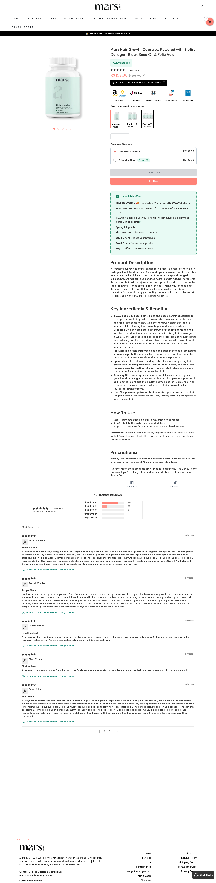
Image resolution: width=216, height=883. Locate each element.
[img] (29, 536)
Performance (143, 867)
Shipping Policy (188, 862)
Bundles (146, 858)
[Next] (103, 87)
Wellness (146, 880)
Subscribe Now (127, 160)
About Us (191, 853)
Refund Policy (189, 858)
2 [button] (104, 731)
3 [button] (109, 731)
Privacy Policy (189, 871)
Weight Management (139, 871)
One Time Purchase (129, 151)
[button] (117, 70)
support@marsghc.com (38, 875)
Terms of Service (187, 867)
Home (148, 853)
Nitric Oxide (144, 876)
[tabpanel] (62, 87)
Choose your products (145, 232)
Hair (148, 862)
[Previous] (22, 87)
